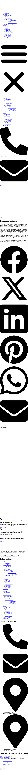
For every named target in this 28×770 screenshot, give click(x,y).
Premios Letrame (9, 19)
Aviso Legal (5, 762)
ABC (6, 28)
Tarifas (6, 16)
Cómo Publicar (8, 15)
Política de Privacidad (7, 761)
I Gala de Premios (12, 20)
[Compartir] (3, 768)
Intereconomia (8, 31)
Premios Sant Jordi (9, 24)
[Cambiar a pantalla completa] (1, 768)
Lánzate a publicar (7, 14)
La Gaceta (7, 30)
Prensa (4, 25)
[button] (14, 68)
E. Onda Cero (8, 36)
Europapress (8, 34)
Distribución (8, 18)
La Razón (7, 26)
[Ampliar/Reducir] (0, 768)
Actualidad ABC (9, 32)
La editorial (5, 37)
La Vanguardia (8, 35)
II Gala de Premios (12, 21)
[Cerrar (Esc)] (4, 768)
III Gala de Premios (12, 23)
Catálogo (5, 10)
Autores (7, 13)
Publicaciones (8, 12)
